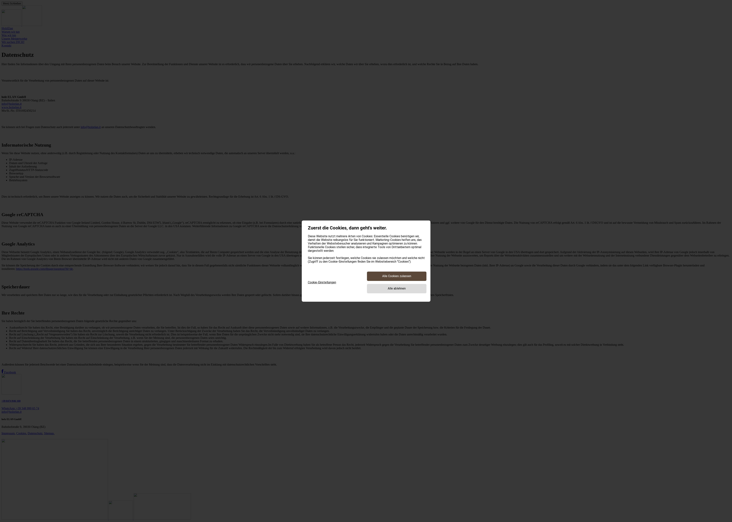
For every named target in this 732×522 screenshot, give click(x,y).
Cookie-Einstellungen (322, 282)
